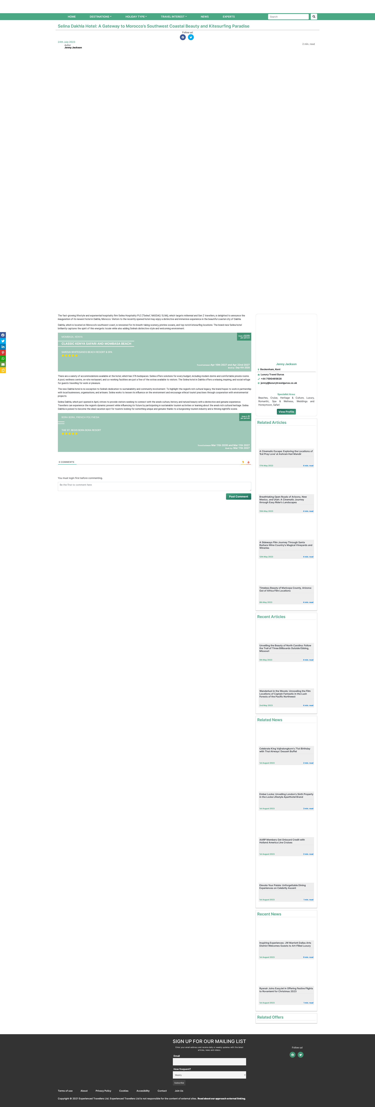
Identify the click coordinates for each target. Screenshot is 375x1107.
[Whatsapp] (3, 358)
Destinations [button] (99, 16)
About (84, 1090)
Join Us (179, 1090)
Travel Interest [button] (173, 16)
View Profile (286, 411)
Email (177, 1055)
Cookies (123, 1090)
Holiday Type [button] (135, 16)
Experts (229, 16)
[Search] (314, 17)
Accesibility (143, 1090)
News (205, 16)
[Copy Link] (3, 370)
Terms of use (65, 1090)
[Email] (3, 364)
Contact (162, 1090)
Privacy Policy (103, 1090)
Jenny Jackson (73, 47)
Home (72, 16)
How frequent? (182, 1069)
